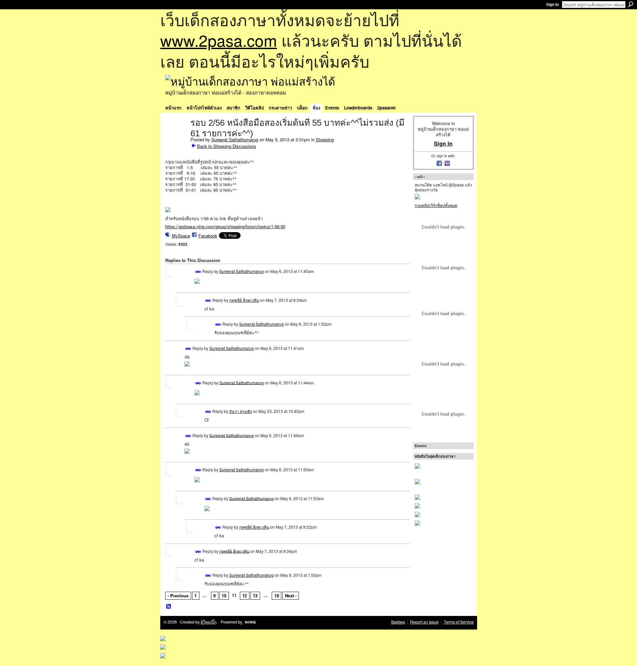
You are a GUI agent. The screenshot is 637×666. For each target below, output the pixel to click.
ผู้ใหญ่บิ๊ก (209, 622)
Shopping (325, 139)
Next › (291, 595)
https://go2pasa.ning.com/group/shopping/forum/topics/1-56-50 (225, 226)
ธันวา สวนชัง (240, 411)
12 (244, 595)
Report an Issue (424, 622)
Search (630, 4)
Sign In (552, 4)
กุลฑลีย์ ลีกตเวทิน (244, 300)
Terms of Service (459, 622)
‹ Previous (178, 595)
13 (255, 595)
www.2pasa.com (218, 40)
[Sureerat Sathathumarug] (175, 136)
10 (224, 595)
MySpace (181, 236)
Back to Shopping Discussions (226, 146)
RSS (169, 607)
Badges (398, 622)
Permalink (198, 272)
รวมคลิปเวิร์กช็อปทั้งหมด (436, 205)
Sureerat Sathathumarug (234, 139)
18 (276, 595)
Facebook (207, 236)
